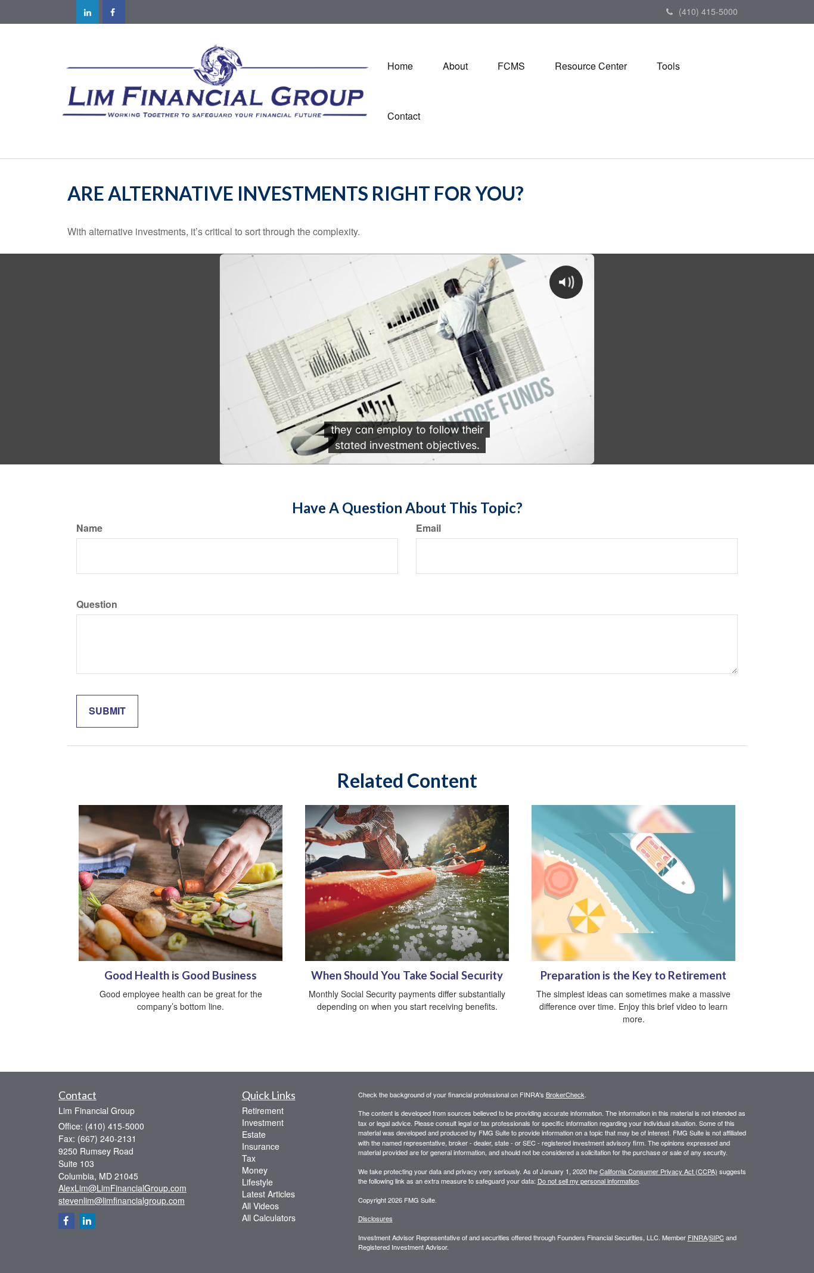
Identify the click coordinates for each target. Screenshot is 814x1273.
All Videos (260, 1206)
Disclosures (375, 1218)
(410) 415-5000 (708, 11)
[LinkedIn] (87, 12)
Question (96, 604)
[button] (455, 66)
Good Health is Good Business (180, 975)
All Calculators (269, 1218)
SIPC (716, 1237)
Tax (249, 1158)
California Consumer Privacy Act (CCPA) (658, 1171)
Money (255, 1170)
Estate (254, 1134)
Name (89, 528)
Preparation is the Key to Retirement (633, 975)
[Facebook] (113, 12)
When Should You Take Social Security (407, 975)
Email (428, 528)
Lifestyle (257, 1182)
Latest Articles (268, 1194)
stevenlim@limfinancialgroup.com (121, 1200)
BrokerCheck (565, 1094)
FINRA (697, 1237)
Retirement (263, 1110)
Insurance (260, 1146)
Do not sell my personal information (588, 1180)
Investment (263, 1122)
